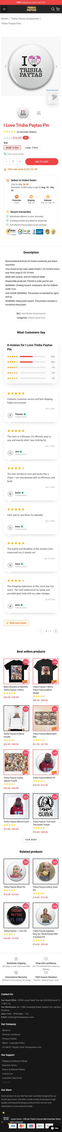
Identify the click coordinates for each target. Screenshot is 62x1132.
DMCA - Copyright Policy (13, 1043)
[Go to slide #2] (39, 112)
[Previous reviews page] (41, 631)
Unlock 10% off (6, 1118)
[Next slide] (56, 66)
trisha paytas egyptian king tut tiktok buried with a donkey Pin (45, 934)
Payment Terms (9, 1065)
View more (31, 840)
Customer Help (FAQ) (12, 1078)
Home (4, 18)
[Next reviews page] (55, 631)
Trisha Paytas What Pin (14, 887)
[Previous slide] (6, 66)
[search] (53, 9)
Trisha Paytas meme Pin (44, 778)
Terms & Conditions (11, 1034)
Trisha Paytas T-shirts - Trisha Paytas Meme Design (43, 690)
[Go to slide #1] (23, 112)
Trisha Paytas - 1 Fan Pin (15, 931)
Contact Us (7, 1074)
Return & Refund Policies (13, 1069)
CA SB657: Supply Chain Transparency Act (21, 1047)
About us (6, 1030)
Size (6, 143)
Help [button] (56, 1128)
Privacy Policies (9, 1039)
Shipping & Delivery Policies (14, 1061)
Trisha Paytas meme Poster (16, 821)
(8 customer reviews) (26, 132)
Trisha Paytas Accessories (25, 18)
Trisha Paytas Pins (11, 23)
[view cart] (58, 9)
